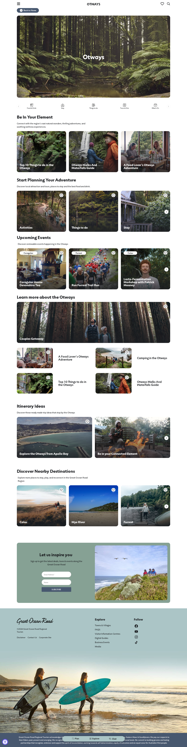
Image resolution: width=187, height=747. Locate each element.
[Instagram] (136, 637)
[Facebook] (136, 626)
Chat (114, 738)
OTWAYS (93, 4)
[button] (18, 106)
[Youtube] (136, 631)
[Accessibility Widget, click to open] (5, 742)
